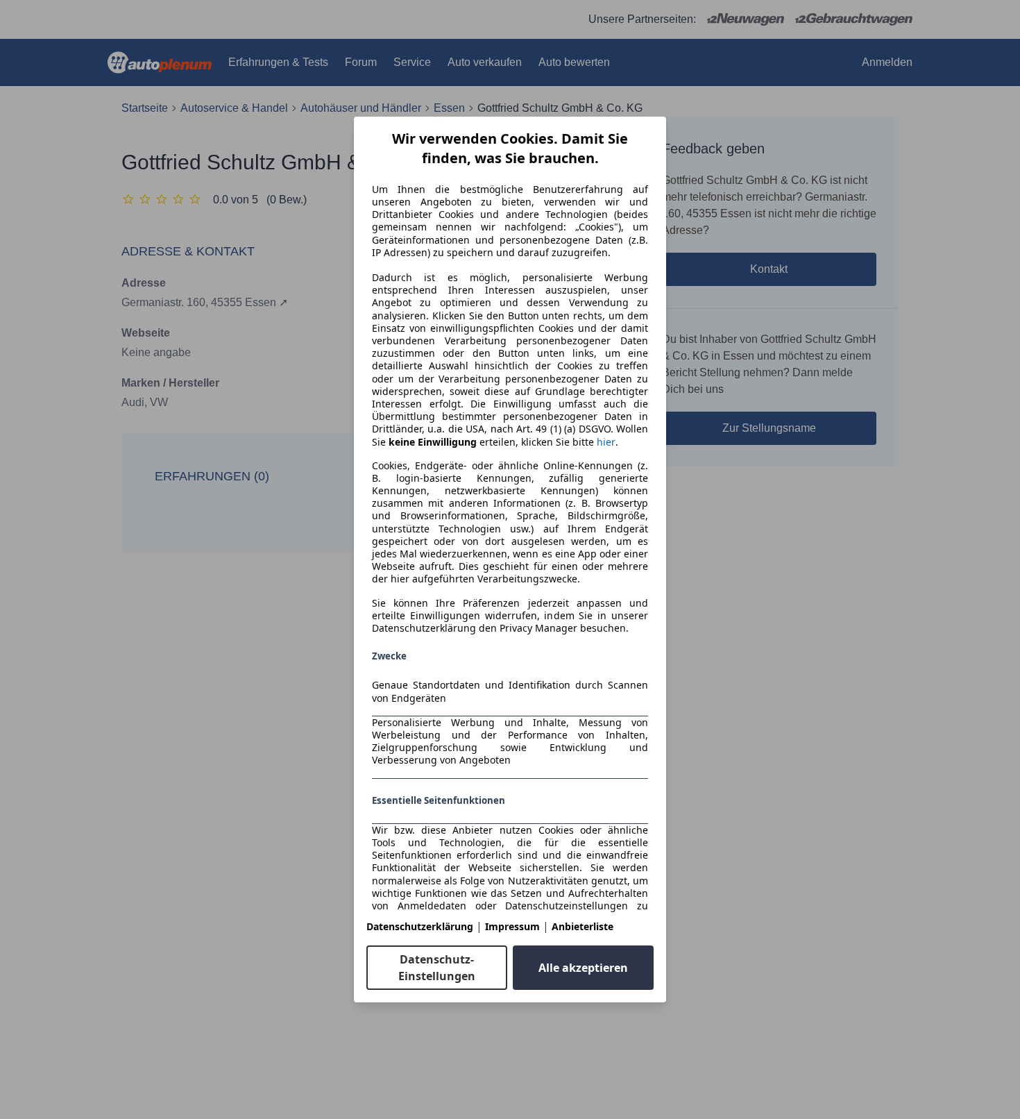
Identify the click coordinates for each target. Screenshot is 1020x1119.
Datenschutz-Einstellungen (436, 968)
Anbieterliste (582, 926)
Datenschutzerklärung (419, 926)
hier (606, 442)
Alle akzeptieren (583, 967)
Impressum (512, 926)
